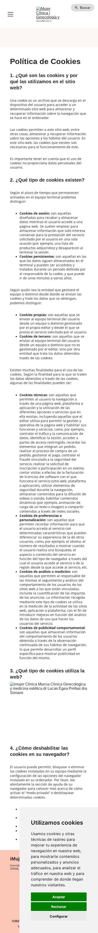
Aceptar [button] (58, 897)
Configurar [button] (59, 916)
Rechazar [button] (58, 907)
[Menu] (10, 14)
